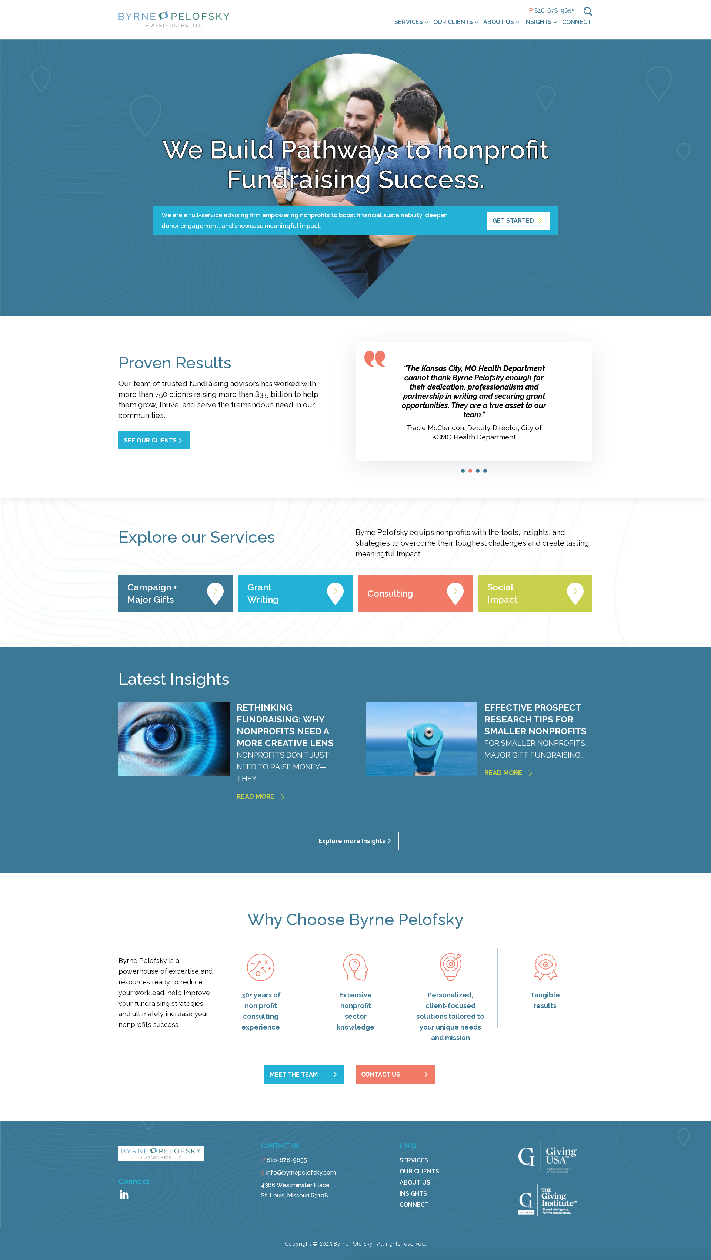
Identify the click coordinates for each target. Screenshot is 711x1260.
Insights (538, 22)
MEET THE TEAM (294, 1074)
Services (408, 22)
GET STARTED (513, 220)
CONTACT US (380, 1074)
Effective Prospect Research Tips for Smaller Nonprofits (535, 719)
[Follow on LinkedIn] (124, 1195)
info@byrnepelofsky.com (301, 1172)
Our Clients (453, 22)
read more (255, 796)
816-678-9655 (554, 10)
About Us (498, 22)
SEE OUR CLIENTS (150, 440)
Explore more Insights (351, 841)
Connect (576, 22)
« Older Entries (142, 807)
